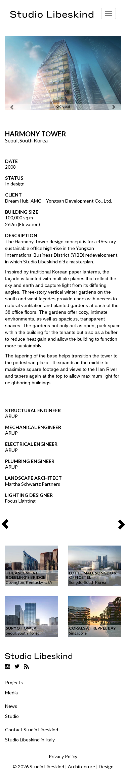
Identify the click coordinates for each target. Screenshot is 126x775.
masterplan (81, 261)
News (11, 706)
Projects (14, 682)
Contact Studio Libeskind (31, 729)
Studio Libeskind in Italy (30, 739)
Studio (12, 716)
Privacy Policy (63, 756)
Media (11, 692)
